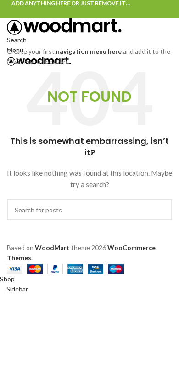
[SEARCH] (161, 209)
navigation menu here (89, 51)
